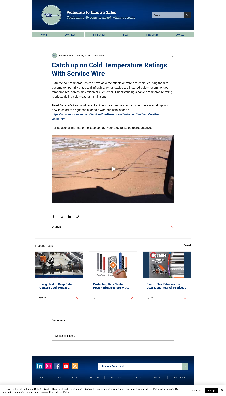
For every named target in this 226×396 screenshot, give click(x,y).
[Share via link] (77, 216)
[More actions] (172, 56)
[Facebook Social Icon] (57, 366)
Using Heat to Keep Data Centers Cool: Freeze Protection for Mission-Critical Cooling (55, 285)
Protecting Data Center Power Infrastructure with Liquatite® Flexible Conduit (111, 285)
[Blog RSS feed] (75, 366)
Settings (196, 390)
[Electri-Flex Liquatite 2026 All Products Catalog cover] (167, 265)
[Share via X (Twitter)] (61, 216)
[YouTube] (66, 366)
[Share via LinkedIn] (69, 216)
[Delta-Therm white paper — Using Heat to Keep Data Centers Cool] (59, 265)
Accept (211, 390)
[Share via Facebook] (53, 216)
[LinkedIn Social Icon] (39, 366)
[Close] (222, 390)
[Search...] (187, 15)
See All (187, 245)
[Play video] (113, 169)
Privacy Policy (62, 392)
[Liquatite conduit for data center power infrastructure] (113, 265)
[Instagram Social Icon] (48, 366)
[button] (152, 34)
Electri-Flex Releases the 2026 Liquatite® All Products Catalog (166, 285)
